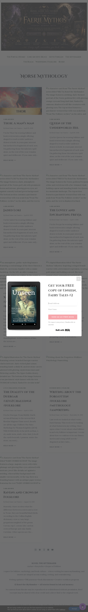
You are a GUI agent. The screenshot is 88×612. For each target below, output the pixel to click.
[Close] (78, 279)
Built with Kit (63, 330)
